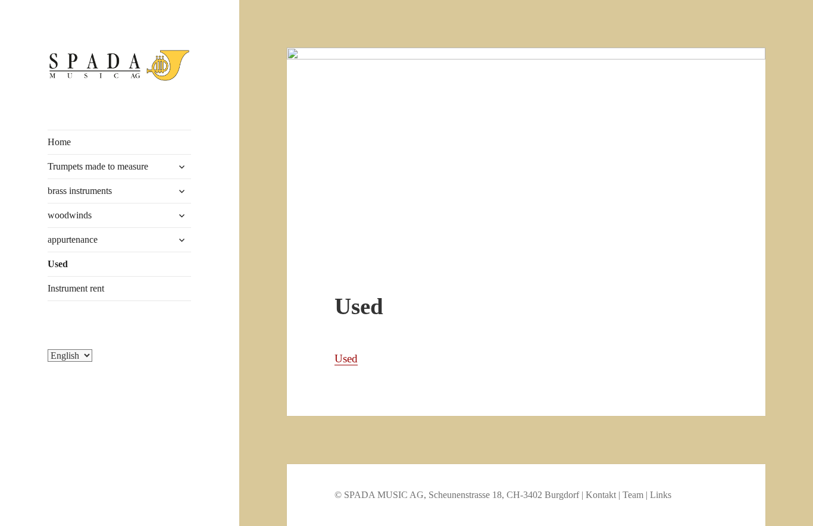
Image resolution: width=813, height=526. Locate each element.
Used (58, 264)
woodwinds (70, 215)
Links (660, 495)
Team (633, 495)
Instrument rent (76, 288)
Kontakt (601, 495)
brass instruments (80, 191)
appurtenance (73, 239)
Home (59, 142)
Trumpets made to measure (98, 166)
